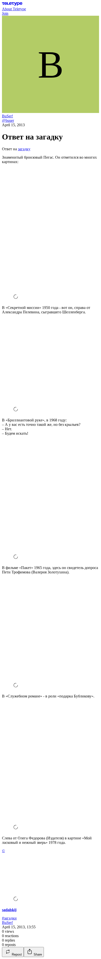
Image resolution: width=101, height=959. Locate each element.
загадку (24, 149)
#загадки (9, 918)
